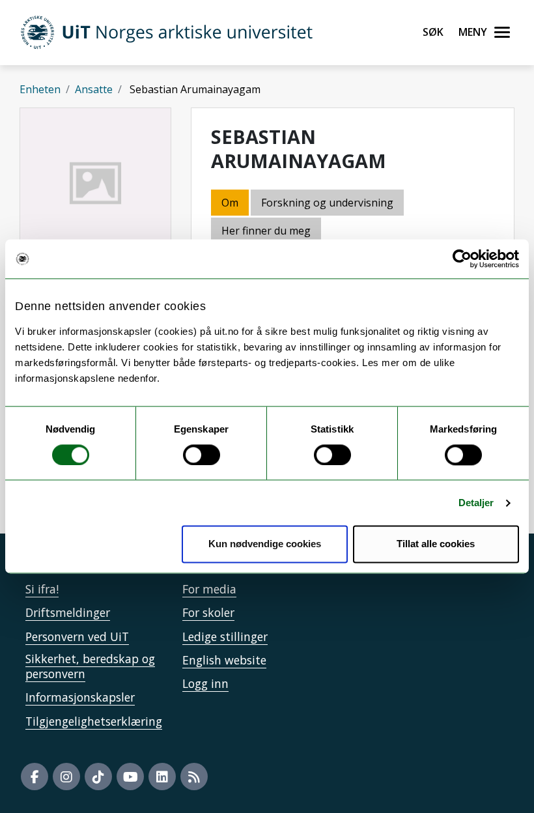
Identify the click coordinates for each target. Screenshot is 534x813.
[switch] (201, 454)
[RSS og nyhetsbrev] (194, 776)
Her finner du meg (266, 230)
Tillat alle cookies (436, 544)
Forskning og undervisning (327, 202)
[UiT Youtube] (130, 776)
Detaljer (476, 502)
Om (229, 202)
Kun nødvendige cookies (264, 544)
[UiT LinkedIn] (162, 776)
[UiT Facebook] (34, 776)
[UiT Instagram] (66, 776)
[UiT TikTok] (98, 776)
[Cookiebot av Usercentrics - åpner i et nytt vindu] (462, 258)
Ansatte (94, 89)
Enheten (40, 89)
